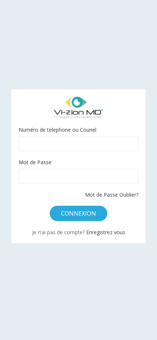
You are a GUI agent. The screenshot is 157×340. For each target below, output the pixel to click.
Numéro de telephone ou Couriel (57, 129)
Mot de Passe (35, 162)
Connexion (78, 213)
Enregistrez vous (105, 232)
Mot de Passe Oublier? (111, 194)
